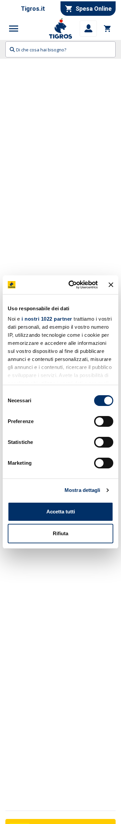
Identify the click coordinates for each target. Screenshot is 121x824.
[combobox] (60, 49)
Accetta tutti (60, 511)
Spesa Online (94, 8)
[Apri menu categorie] (13, 28)
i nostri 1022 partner (47, 319)
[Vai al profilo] (88, 28)
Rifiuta (60, 533)
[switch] (103, 421)
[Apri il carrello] (107, 28)
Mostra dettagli (82, 490)
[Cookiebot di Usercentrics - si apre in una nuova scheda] (72, 284)
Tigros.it (33, 8)
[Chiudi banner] (111, 284)
